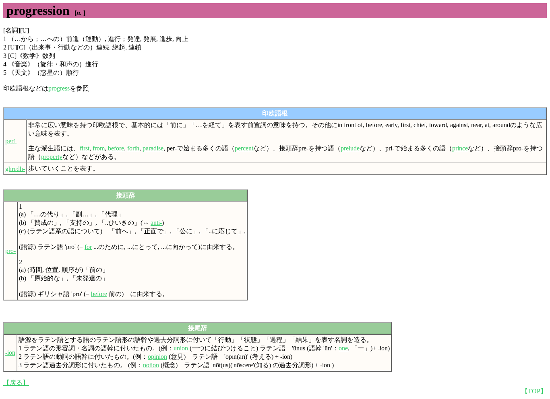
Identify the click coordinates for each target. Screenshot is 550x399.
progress (59, 88)
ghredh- (15, 168)
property (51, 156)
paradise (153, 148)
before (116, 148)
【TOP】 (534, 391)
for (88, 246)
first (84, 148)
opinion (157, 356)
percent (244, 148)
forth (133, 148)
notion (151, 365)
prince (460, 148)
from (99, 148)
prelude (350, 148)
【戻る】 (16, 382)
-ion (10, 352)
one (343, 348)
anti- (156, 222)
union (181, 348)
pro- (10, 250)
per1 (11, 141)
